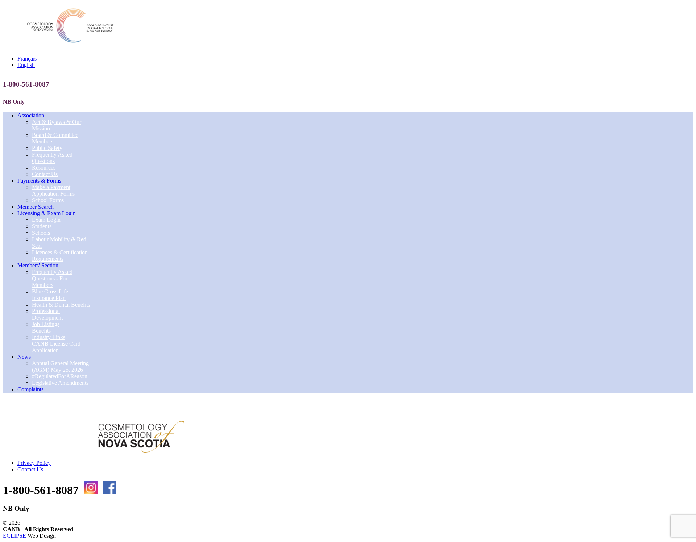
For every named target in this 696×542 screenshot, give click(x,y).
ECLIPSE (14, 536)
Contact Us (30, 469)
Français (27, 58)
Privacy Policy (34, 463)
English (26, 65)
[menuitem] (30, 115)
